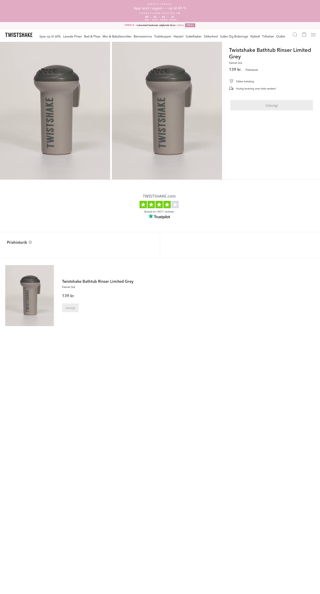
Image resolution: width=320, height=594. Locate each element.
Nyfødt (255, 36)
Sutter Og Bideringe (234, 36)
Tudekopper (162, 36)
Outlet (280, 36)
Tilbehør (268, 36)
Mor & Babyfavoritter (117, 36)
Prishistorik (17, 242)
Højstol (178, 36)
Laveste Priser (72, 36)
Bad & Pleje (92, 36)
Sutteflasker (194, 36)
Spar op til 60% (50, 36)
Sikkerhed (211, 36)
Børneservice (143, 36)
